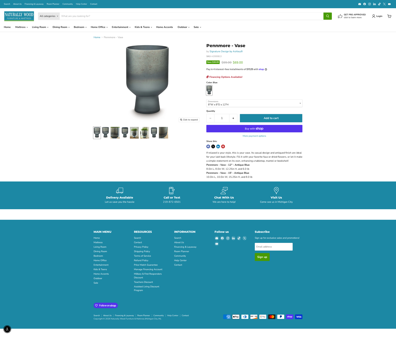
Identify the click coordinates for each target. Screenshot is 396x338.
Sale (196, 27)
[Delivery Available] (120, 195)
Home (7, 27)
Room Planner (53, 4)
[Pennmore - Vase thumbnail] (97, 133)
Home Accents (164, 27)
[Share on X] (213, 146)
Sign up (262, 257)
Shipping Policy (142, 251)
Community (67, 4)
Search (7, 4)
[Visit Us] (276, 195)
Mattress (20, 27)
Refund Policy (141, 260)
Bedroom (79, 27)
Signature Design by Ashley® (226, 51)
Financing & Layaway (34, 4)
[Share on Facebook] (208, 146)
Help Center (81, 4)
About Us (17, 4)
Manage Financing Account (148, 269)
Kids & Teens (142, 27)
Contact (93, 4)
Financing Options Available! (225, 77)
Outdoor (183, 27)
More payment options (254, 136)
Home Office (98, 27)
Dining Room (60, 27)
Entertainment (120, 27)
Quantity (210, 111)
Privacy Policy (141, 246)
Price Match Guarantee (146, 264)
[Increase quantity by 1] (233, 118)
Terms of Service (142, 255)
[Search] (327, 16)
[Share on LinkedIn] (218, 146)
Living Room (39, 27)
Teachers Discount (143, 282)
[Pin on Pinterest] (223, 146)
